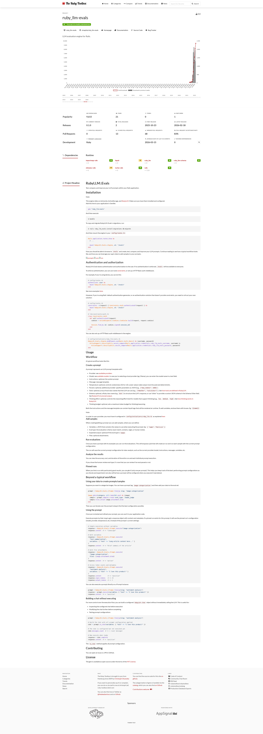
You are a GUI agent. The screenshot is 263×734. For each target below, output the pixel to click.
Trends (64, 681)
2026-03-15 (150, 142)
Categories (66, 679)
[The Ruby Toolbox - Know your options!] (74, 3)
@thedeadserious (104, 694)
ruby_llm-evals (75, 17)
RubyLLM (125, 201)
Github (117, 694)
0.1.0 (88, 125)
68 (146, 134)
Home (64, 676)
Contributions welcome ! (143, 689)
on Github (158, 685)
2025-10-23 (150, 125)
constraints (121, 271)
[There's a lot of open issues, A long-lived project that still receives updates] (140, 160)
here (101, 291)
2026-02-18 (180, 125)
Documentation (68, 684)
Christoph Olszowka (122, 679)
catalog (135, 685)
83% (176, 134)
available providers (105, 373)
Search (64, 688)
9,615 (89, 116)
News (64, 686)
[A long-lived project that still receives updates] (111, 160)
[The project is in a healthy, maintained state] (169, 160)
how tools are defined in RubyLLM (174, 390)
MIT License (131, 662)
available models (103, 376)
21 (117, 116)
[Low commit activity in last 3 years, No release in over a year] (111, 168)
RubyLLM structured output (102, 396)
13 (117, 134)
